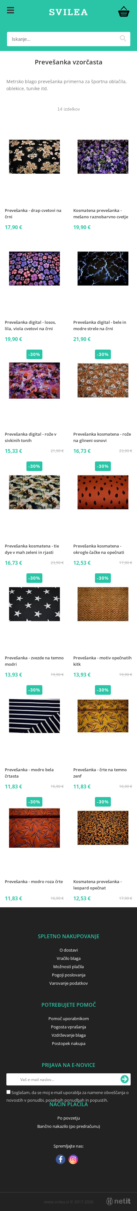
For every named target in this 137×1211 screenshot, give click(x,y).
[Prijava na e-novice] (125, 1079)
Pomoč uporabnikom (68, 1018)
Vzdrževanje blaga (69, 1035)
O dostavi (69, 950)
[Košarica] (124, 11)
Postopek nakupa (68, 1043)
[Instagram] (73, 1160)
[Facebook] (60, 1160)
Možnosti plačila (68, 966)
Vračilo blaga (69, 958)
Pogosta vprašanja (68, 1027)
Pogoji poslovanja (68, 975)
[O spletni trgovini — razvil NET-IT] (118, 1201)
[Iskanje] (123, 39)
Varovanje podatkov (68, 983)
